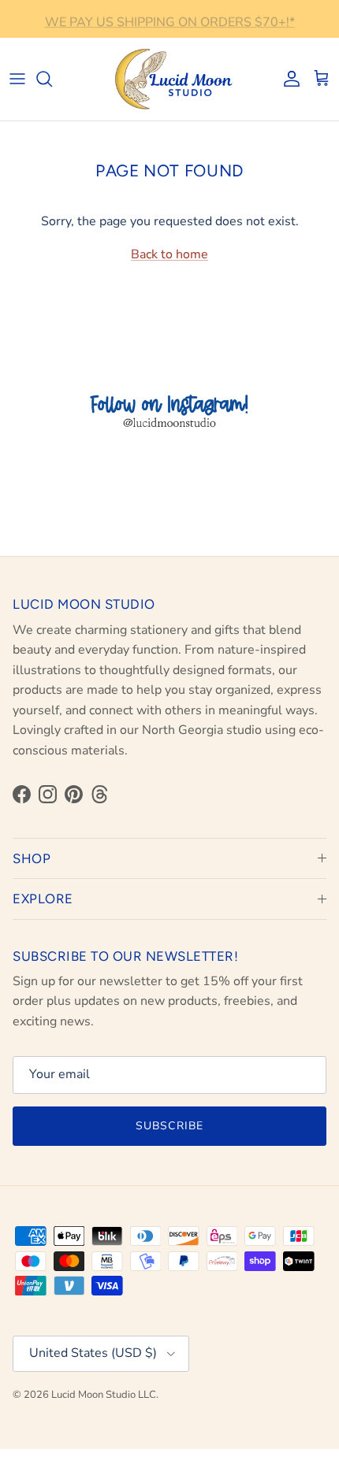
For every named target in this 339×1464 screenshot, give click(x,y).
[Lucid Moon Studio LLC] (169, 79)
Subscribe (169, 1125)
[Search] (52, 78)
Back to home (169, 254)
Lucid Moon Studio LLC (103, 1395)
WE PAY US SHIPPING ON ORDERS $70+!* (170, 19)
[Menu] (17, 78)
